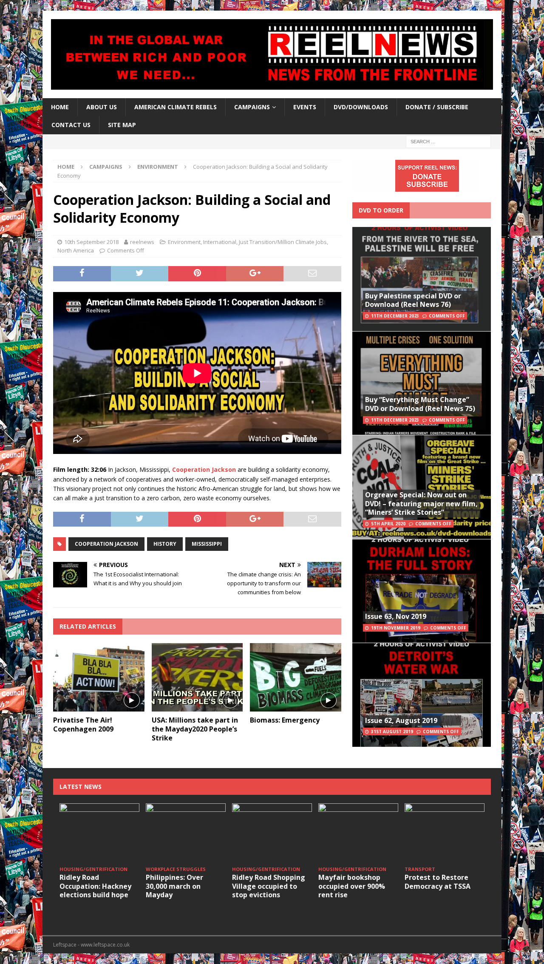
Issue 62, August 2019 (401, 720)
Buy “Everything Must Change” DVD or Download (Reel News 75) (420, 404)
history (164, 543)
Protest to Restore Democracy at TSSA (437, 882)
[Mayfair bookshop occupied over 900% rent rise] (358, 833)
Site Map (122, 125)
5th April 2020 (388, 524)
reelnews (142, 242)
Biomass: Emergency (285, 720)
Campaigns (105, 166)
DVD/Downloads (361, 107)
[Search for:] (448, 141)
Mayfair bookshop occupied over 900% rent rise (351, 886)
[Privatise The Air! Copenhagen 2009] (98, 677)
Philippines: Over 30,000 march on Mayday (174, 886)
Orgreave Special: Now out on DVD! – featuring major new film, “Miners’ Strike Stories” (421, 503)
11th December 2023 (395, 316)
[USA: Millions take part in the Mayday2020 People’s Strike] (197, 677)
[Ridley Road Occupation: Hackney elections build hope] (99, 833)
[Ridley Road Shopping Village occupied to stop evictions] (272, 833)
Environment (184, 242)
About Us (101, 107)
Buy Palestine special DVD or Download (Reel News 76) (413, 300)
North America (75, 250)
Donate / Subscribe (436, 107)
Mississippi (207, 543)
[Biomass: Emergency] (295, 677)
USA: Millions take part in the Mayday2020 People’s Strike (195, 729)
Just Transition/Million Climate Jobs (283, 242)
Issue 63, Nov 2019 (395, 616)
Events (304, 107)
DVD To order (381, 210)
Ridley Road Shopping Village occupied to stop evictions (268, 886)
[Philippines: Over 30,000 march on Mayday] (186, 833)
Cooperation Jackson (106, 543)
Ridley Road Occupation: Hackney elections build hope (95, 886)
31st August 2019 (392, 731)
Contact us (71, 125)
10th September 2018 (91, 242)
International (219, 242)
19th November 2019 (395, 628)
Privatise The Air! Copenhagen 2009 (83, 724)
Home (60, 107)
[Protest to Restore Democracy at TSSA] (444, 833)
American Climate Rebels (175, 107)
